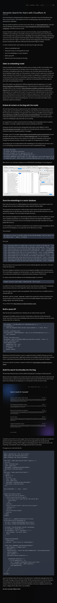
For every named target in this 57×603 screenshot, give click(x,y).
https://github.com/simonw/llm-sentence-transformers (34, 134)
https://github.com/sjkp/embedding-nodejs (24, 303)
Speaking (32, 5)
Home (27, 5)
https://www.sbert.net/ (31, 136)
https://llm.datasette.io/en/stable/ (12, 129)
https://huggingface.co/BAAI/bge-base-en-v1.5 (15, 86)
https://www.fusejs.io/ (42, 24)
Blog (37, 5)
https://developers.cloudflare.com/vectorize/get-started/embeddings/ (21, 115)
